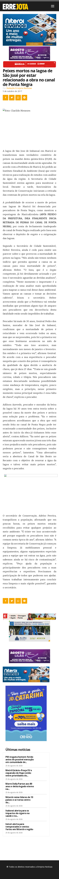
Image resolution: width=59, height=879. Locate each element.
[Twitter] (12, 97)
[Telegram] (24, 97)
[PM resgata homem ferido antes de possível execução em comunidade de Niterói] (41, 760)
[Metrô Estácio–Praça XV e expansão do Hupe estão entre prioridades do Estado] (41, 774)
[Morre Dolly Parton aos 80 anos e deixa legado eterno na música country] (41, 787)
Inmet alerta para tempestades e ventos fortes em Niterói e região (19, 827)
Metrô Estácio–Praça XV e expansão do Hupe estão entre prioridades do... (18, 773)
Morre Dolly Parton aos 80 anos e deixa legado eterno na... (19, 786)
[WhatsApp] (18, 97)
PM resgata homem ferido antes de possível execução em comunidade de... (19, 759)
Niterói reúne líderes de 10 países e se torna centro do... (19, 800)
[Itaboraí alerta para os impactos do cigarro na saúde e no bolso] (41, 814)
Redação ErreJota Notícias (19, 88)
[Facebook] (5, 97)
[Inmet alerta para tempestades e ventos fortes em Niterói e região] (41, 827)
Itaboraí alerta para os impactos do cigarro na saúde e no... (17, 813)
